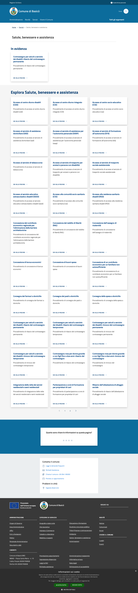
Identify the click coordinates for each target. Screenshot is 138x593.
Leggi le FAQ (44, 563)
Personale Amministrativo (18, 541)
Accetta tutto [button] (61, 585)
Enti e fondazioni (15, 534)
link (88, 581)
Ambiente (72, 534)
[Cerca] (126, 11)
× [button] (135, 571)
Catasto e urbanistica (47, 534)
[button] (69, 590)
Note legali (73, 563)
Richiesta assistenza (46, 566)
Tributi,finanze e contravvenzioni (80, 530)
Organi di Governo (16, 523)
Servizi (21, 27)
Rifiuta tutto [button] (77, 585)
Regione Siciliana (15, 2)
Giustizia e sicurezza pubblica (79, 527)
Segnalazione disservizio (48, 559)
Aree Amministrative (17, 527)
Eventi (101, 544)
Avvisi (101, 530)
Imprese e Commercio (47, 530)
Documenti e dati (15, 545)
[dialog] (69, 581)
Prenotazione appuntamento (49, 556)
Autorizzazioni (74, 541)
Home (14, 27)
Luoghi (101, 540)
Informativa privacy (76, 559)
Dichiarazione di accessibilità (79, 566)
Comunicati (103, 527)
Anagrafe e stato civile (47, 523)
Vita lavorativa (45, 527)
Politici (12, 538)
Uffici (11, 530)
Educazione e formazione (77, 523)
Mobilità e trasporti (46, 538)
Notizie (101, 523)
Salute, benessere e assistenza (79, 538)
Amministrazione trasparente (79, 556)
